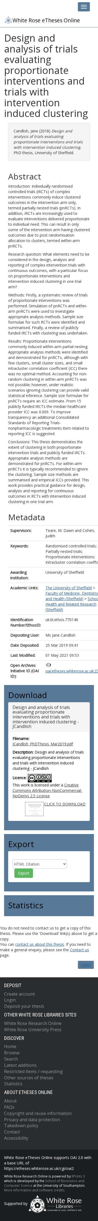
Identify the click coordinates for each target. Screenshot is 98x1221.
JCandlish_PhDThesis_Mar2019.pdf (43, 743)
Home (10, 1046)
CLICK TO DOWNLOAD (64, 804)
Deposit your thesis (24, 1006)
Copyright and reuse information (38, 1113)
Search (11, 1059)
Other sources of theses (28, 1078)
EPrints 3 (78, 1176)
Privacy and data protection (32, 1120)
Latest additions (20, 1065)
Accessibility (16, 1138)
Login (10, 1000)
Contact (12, 1132)
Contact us (79, 949)
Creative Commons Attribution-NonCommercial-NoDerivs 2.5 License (47, 790)
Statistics (13, 1084)
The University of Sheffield (68, 587)
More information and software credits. (34, 1190)
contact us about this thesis (39, 944)
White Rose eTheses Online (46, 20)
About (10, 1101)
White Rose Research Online (33, 1023)
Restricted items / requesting (33, 1071)
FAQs (9, 1107)
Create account (19, 994)
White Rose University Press (33, 1030)
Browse (12, 1053)
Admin (86, 964)
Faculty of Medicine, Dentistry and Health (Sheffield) (71, 596)
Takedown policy (21, 1126)
